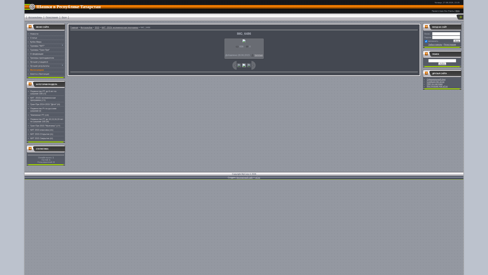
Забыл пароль (435, 44)
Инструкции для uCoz (437, 86)
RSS (458, 11)
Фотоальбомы (35, 17)
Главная (74, 27)
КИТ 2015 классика (39, 130)
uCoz (257, 177)
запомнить (433, 41)
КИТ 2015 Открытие (40, 134)
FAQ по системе (435, 84)
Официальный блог (436, 79)
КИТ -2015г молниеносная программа (120, 27)
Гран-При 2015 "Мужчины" (43, 126)
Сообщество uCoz (436, 82)
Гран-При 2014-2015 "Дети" (43, 104)
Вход (64, 17)
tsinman (259, 55)
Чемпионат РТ (37, 115)
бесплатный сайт (244, 177)
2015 (97, 27)
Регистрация (52, 17)
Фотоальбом (86, 27)
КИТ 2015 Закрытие (39, 138)
